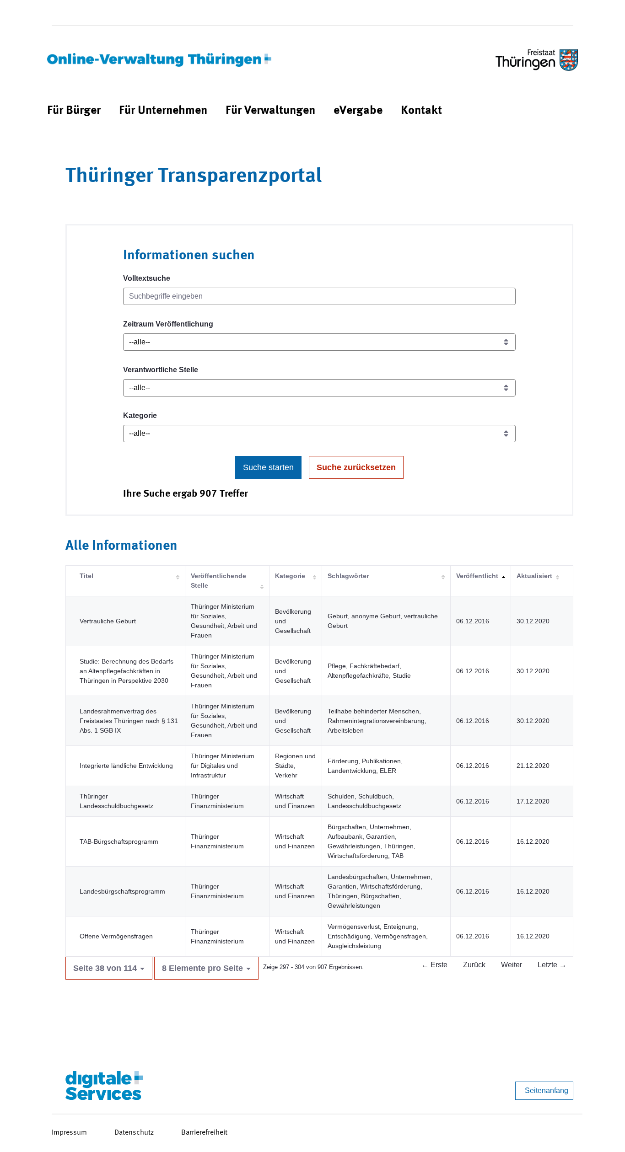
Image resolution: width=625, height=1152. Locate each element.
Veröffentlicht (477, 575)
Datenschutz (134, 1132)
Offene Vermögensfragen (116, 936)
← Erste (434, 965)
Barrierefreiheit (204, 1132)
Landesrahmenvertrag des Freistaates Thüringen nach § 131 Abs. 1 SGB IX (129, 720)
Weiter (511, 965)
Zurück (474, 965)
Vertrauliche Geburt (108, 621)
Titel (86, 575)
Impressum (69, 1132)
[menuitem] (74, 111)
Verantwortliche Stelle (160, 370)
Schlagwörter (348, 575)
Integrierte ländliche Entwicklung (126, 765)
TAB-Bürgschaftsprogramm (119, 841)
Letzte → (552, 965)
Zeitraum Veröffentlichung (168, 324)
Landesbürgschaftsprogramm (122, 891)
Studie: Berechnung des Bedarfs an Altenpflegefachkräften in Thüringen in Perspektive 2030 (126, 671)
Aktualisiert (534, 575)
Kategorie (140, 415)
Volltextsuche (146, 278)
